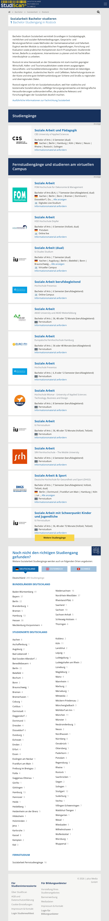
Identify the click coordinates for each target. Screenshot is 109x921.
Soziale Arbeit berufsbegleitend (58, 282)
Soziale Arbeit (45, 183)
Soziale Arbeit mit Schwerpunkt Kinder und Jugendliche (63, 514)
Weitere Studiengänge (54, 537)
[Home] (9, 12)
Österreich (56, 568)
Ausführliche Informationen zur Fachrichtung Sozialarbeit (41, 100)
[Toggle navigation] (105, 4)
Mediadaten (47, 901)
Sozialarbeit (32, 12)
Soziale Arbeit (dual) (49, 248)
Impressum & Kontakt (22, 908)
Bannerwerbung (49, 897)
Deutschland (27, 568)
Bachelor (19, 12)
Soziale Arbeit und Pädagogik (56, 130)
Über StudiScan (19, 892)
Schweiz (85, 568)
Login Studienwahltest (22, 913)
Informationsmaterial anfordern (51, 149)
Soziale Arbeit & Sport (51, 475)
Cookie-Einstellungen (21, 904)
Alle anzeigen (59, 199)
